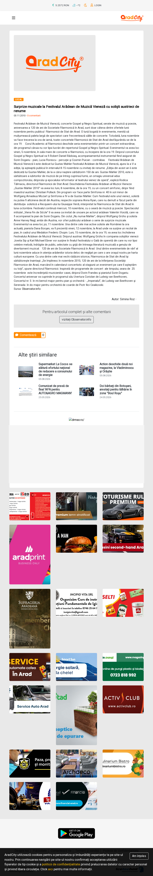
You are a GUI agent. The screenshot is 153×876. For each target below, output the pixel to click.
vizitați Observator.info (76, 319)
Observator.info (31, 289)
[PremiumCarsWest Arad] (123, 506)
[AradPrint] (29, 554)
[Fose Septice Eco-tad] (76, 715)
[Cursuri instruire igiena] (76, 603)
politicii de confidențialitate (61, 864)
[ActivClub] (123, 699)
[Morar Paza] (29, 764)
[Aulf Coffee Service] (29, 667)
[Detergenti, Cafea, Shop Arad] (123, 603)
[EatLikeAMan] (76, 539)
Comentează (27, 335)
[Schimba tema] (86, 5)
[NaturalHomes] (76, 506)
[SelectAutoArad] (123, 539)
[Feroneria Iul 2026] (29, 506)
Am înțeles (139, 856)
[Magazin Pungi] (123, 667)
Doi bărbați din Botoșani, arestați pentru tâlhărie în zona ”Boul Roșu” (116, 389)
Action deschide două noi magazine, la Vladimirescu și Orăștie (117, 367)
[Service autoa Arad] (29, 699)
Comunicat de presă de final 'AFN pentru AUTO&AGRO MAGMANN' (55, 389)
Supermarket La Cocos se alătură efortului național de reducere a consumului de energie (55, 369)
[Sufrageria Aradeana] (29, 619)
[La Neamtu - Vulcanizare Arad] (29, 796)
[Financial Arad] (76, 796)
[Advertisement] (76, 454)
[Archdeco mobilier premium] (76, 764)
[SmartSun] (76, 667)
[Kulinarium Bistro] (123, 764)
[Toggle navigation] (14, 18)
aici (50, 869)
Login (97, 5)
